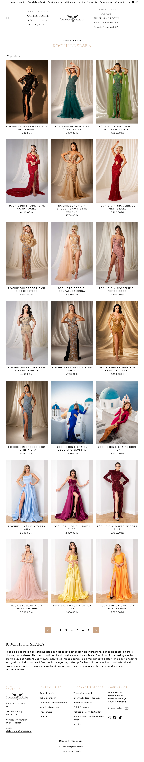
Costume (106, 13)
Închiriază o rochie (87, 2)
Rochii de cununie (38, 16)
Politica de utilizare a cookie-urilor (89, 718)
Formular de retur (83, 702)
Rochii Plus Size (106, 9)
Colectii (76, 40)
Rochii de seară (38, 20)
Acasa (66, 40)
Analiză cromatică (106, 27)
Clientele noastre (106, 22)
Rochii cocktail (38, 24)
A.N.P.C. (78, 724)
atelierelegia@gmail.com (19, 731)
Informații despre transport (88, 698)
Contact (119, 2)
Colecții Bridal (37, 11)
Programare (106, 2)
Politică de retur (82, 707)
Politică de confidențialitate (88, 711)
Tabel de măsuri (36, 2)
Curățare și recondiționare (61, 2)
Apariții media (17, 2)
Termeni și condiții (83, 693)
